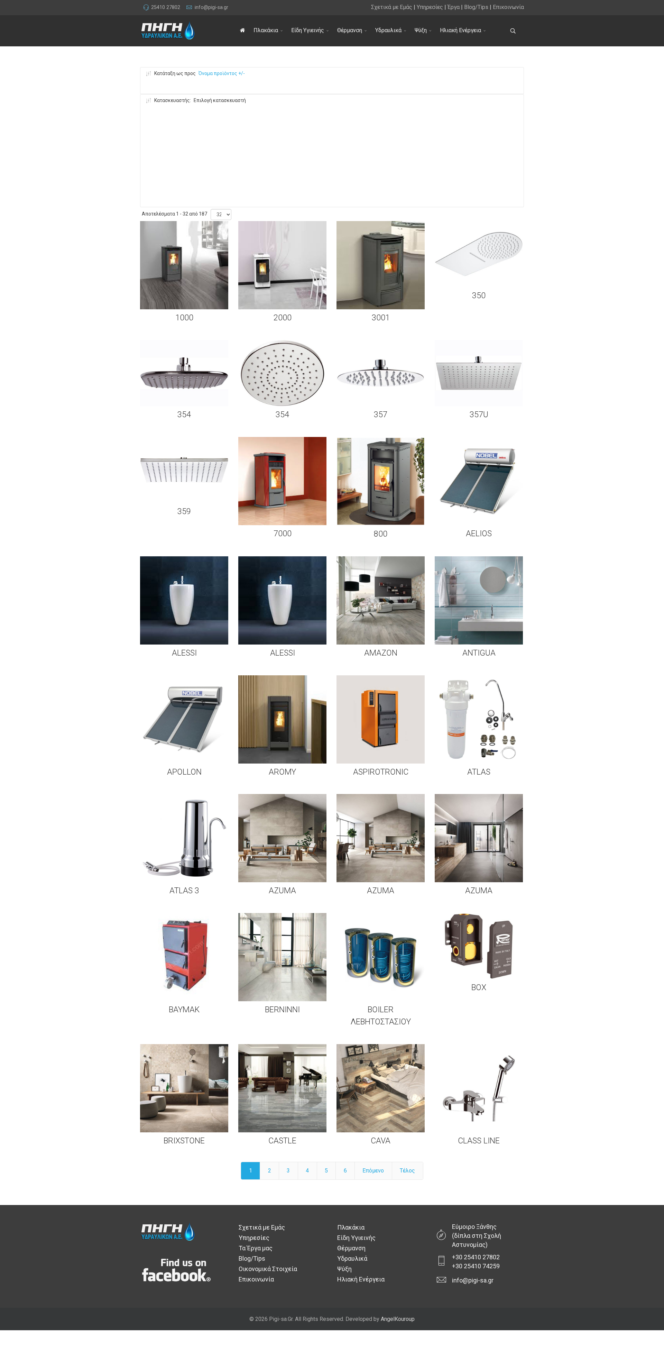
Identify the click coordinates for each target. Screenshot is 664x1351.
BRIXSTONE (184, 1140)
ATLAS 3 (184, 890)
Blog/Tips (476, 7)
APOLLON (184, 772)
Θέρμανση (349, 30)
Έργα (454, 7)
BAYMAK (184, 1009)
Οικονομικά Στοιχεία (268, 1268)
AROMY (282, 772)
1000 (184, 317)
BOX (478, 987)
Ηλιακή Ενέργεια (460, 30)
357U (479, 414)
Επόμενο (373, 1170)
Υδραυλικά (388, 30)
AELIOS (479, 533)
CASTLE (282, 1140)
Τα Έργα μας (256, 1248)
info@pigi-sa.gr (211, 7)
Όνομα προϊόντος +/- (222, 73)
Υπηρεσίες (430, 7)
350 (479, 295)
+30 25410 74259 (476, 1266)
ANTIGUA (479, 653)
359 (184, 511)
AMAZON (380, 653)
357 (380, 414)
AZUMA (282, 890)
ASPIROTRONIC (380, 772)
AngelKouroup (398, 1319)
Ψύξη (421, 30)
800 (380, 534)
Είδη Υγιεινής (307, 30)
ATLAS (478, 772)
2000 (283, 317)
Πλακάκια (265, 30)
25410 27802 (165, 7)
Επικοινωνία (508, 7)
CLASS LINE (479, 1140)
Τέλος (407, 1170)
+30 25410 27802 (476, 1257)
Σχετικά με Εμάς (391, 7)
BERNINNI (282, 1009)
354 (184, 414)
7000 (283, 533)
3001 (381, 317)
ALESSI (184, 653)
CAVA (380, 1140)
